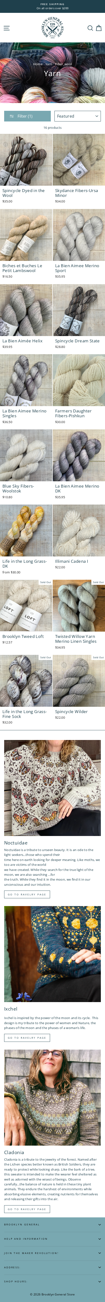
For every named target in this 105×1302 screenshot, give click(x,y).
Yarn (48, 64)
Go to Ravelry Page (27, 1209)
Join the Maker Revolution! (31, 1253)
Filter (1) (24, 116)
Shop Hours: (16, 1281)
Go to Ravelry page (27, 894)
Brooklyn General (22, 1224)
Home (37, 64)
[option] (52, 6)
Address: (12, 1267)
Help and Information (26, 1238)
